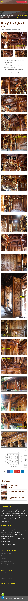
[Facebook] (8, 472)
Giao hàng (3, 558)
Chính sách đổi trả (5, 575)
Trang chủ (3, 16)
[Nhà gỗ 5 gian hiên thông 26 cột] (4, 492)
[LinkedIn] (22, 472)
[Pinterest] (18, 472)
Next (25, 41)
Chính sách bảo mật (6, 553)
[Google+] (15, 472)
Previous (2, 41)
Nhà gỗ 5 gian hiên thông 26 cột (16, 491)
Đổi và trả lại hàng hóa (6, 561)
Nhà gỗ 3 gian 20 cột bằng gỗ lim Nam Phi (16, 498)
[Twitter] (11, 472)
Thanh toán (4, 556)
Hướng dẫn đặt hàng (6, 573)
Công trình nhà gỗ (11, 16)
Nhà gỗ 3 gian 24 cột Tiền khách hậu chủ (16, 486)
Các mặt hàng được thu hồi (7, 564)
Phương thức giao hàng (6, 578)
